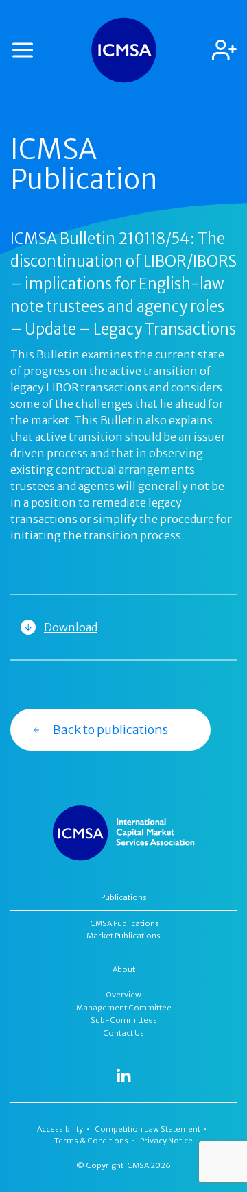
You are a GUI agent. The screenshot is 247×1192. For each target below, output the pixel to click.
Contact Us (123, 1033)
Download (70, 627)
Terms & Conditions (91, 1140)
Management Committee (124, 1007)
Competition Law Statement (147, 1129)
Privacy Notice (166, 1140)
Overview (123, 994)
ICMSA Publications (123, 923)
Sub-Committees (124, 1020)
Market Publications (123, 935)
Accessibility (60, 1129)
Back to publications (110, 730)
